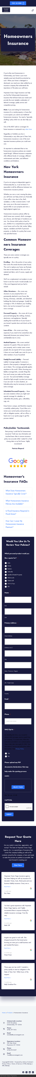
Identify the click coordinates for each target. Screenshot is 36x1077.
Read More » (7, 886)
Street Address (8, 636)
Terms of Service (17, 1064)
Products (9, 1013)
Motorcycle (11, 578)
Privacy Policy (20, 749)
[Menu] (33, 10)
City (6, 659)
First (6, 606)
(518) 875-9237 (12, 1050)
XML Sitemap (6, 1066)
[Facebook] (23, 1072)
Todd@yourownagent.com (15, 1055)
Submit (9, 814)
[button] (18, 492)
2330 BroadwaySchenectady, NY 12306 (14, 1024)
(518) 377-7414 (11, 1030)
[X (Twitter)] (26, 1072)
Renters (10, 569)
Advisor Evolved (27, 1062)
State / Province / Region (11, 671)
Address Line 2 (8, 648)
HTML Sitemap (27, 1064)
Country (7, 694)
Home (9, 566)
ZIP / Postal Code (9, 683)
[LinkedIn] (30, 1072)
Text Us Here (17, 3)
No (9, 756)
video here (28, 129)
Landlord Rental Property (15, 575)
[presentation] (19, 806)
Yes (9, 753)
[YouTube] (33, 1072)
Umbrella (10, 572)
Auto (9, 563)
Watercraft (11, 581)
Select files (18, 787)
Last (6, 617)
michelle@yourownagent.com (15, 1035)
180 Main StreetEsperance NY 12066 (13, 1044)
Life (9, 587)
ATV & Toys (11, 584)
